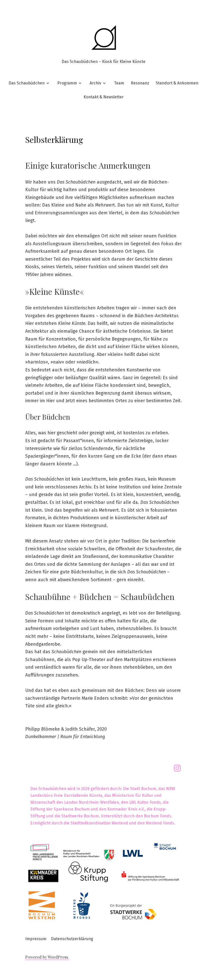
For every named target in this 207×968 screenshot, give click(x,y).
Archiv (95, 83)
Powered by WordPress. (47, 957)
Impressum (35, 938)
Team (119, 83)
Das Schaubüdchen (27, 83)
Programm (67, 83)
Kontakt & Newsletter (104, 97)
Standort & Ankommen (177, 83)
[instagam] (177, 768)
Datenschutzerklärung (72, 938)
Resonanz (140, 83)
